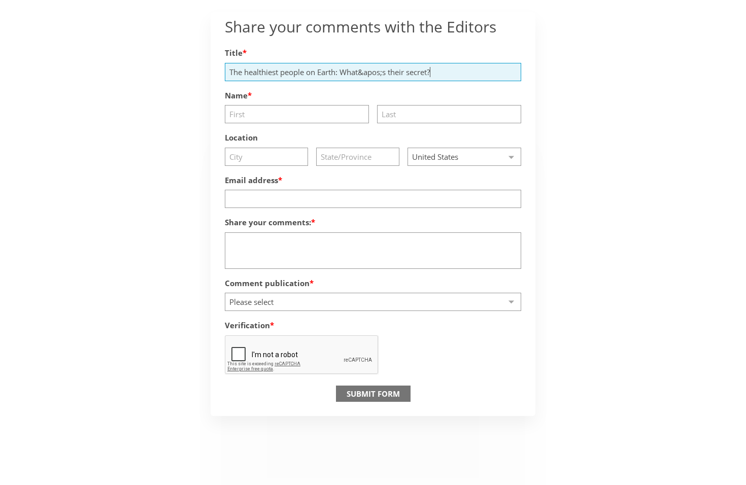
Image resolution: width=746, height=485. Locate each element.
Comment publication (267, 283)
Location (241, 137)
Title (234, 53)
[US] (464, 157)
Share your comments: (268, 222)
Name (236, 95)
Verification (247, 325)
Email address (251, 180)
